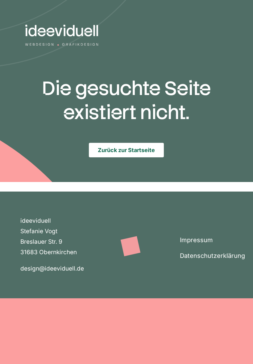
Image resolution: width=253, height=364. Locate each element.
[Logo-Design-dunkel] (62, 18)
